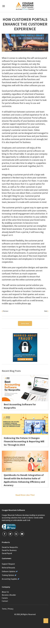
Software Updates (9, 571)
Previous (5, 311)
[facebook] (4, 534)
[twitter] (10, 534)
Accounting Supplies (9, 579)
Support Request (8, 564)
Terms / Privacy (7, 609)
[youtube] (22, 534)
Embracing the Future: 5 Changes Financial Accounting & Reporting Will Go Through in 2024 (24, 441)
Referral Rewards (8, 567)
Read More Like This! (25, 495)
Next (45, 311)
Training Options (8, 575)
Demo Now (25, 323)
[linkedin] (16, 534)
